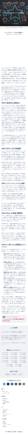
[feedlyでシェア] (24, 384)
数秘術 (4, 403)
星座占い (4, 400)
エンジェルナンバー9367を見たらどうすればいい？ (13, 343)
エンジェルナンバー (14, 27)
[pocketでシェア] (20, 384)
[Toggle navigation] (23, 3)
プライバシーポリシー (7, 424)
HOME (4, 421)
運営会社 (4, 426)
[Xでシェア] (8, 384)
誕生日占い (15, 374)
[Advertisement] (14, 52)
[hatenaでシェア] (16, 384)
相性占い (4, 412)
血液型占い (5, 410)
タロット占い (5, 409)
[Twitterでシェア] (4, 384)
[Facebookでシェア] (12, 384)
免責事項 (4, 423)
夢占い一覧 (5, 391)
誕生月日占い (5, 398)
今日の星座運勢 (6, 402)
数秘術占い (8, 374)
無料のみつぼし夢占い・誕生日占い (10, 3)
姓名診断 (4, 415)
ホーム (7, 27)
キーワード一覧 (6, 393)
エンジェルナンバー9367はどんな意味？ (12, 332)
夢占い (20, 374)
